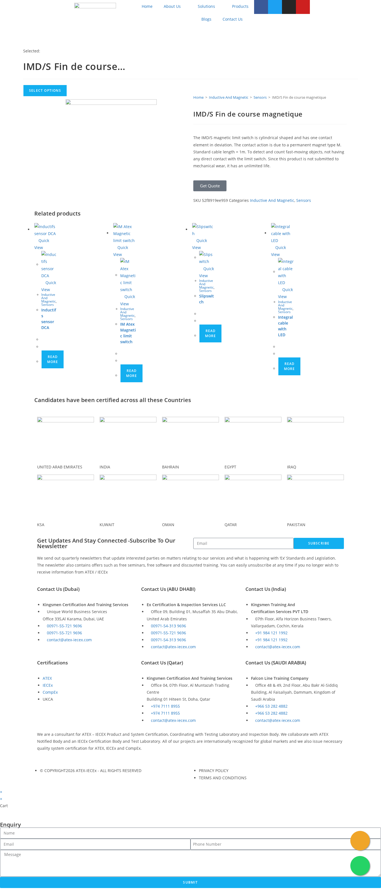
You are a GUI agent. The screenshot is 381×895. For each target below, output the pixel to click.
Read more (52, 359)
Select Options (45, 90)
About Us (172, 6)
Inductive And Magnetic (228, 97)
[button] (209, 185)
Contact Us (233, 19)
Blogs (206, 19)
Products (240, 6)
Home (147, 6)
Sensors (260, 97)
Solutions (206, 6)
